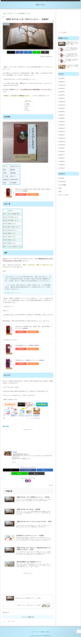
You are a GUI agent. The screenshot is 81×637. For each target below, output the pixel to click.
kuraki (15, 452)
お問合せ (48, 631)
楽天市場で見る (21, 194)
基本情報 (27, 104)
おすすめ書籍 (6, 426)
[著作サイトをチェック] (13, 462)
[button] (45, 52)
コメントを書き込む (28, 617)
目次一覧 (27, 106)
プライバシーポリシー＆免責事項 (38, 631)
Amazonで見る (33, 194)
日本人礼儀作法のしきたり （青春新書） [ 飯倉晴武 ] (27, 345)
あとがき (27, 110)
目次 (26, 101)
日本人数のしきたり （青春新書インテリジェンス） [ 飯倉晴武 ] (29, 360)
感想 (26, 108)
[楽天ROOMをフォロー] (15, 462)
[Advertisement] (28, 61)
